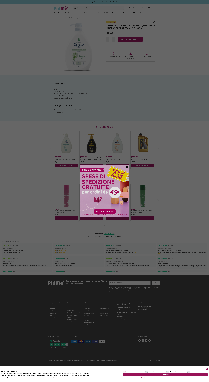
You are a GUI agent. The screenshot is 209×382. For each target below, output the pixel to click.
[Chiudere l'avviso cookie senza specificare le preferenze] (207, 369)
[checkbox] (124, 372)
